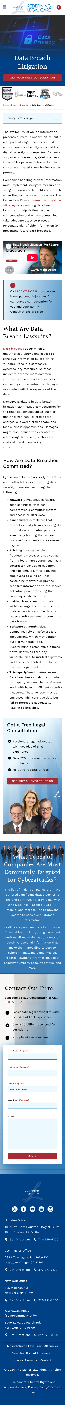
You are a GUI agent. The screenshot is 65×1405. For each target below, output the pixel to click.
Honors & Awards (25, 1360)
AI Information (43, 1353)
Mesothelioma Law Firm (24, 1346)
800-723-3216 (27, 291)
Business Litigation (20, 105)
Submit (32, 1156)
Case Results (21, 1353)
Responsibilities (14, 1387)
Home (6, 105)
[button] (4, 7)
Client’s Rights (38, 1382)
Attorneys (51, 1346)
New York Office (16, 1280)
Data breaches (13, 348)
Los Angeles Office (18, 1250)
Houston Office (15, 1220)
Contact (46, 1360)
